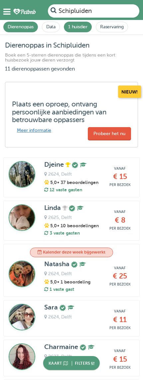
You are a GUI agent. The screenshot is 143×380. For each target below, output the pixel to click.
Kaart (56, 363)
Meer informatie (34, 130)
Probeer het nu (109, 133)
